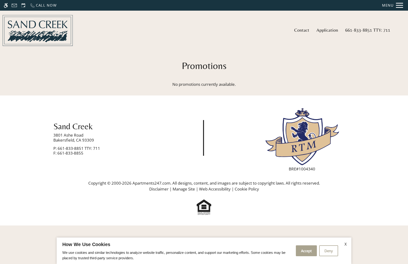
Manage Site (184, 189)
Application (327, 30)
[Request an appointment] (23, 5)
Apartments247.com (151, 183)
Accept (306, 250)
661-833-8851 (367, 30)
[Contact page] (14, 5)
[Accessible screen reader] (6, 5)
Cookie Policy (247, 189)
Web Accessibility (215, 189)
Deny (328, 250)
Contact (301, 30)
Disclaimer (159, 189)
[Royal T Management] (302, 136)
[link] (102, 138)
